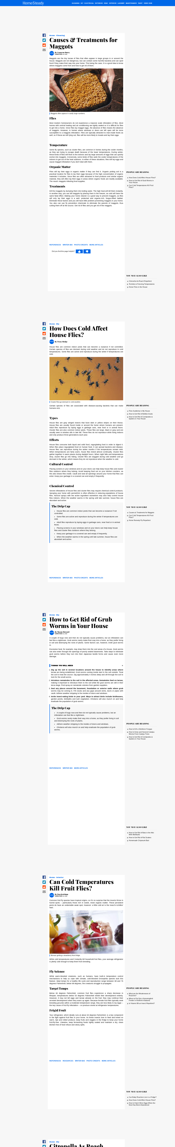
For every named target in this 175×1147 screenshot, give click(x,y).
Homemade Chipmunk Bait (139, 840)
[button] (44, 36)
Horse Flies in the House (138, 287)
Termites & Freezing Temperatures (141, 284)
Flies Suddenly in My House (139, 411)
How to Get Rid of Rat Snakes (140, 837)
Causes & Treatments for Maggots (141, 512)
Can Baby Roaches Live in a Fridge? (142, 1097)
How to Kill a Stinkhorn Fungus (140, 729)
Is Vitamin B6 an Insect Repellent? (142, 1003)
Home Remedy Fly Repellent (139, 520)
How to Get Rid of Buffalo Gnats (141, 414)
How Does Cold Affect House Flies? (142, 177)
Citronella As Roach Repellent (140, 281)
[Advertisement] (86, 227)
